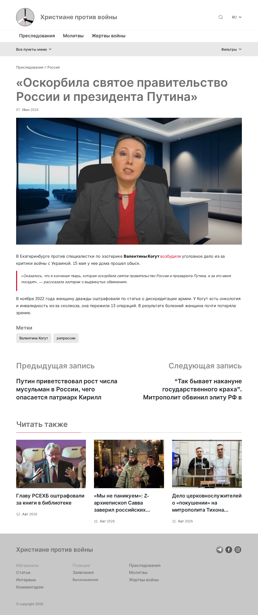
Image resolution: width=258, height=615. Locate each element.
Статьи (23, 572)
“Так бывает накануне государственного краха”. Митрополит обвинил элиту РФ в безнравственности (192, 389)
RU (234, 17)
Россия (53, 67)
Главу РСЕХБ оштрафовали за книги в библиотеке (50, 499)
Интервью (26, 579)
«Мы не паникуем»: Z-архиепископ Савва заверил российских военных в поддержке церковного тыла (122, 503)
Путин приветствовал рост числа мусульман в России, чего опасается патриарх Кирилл (66, 389)
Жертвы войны (108, 35)
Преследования (37, 35)
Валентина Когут (33, 338)
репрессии (66, 338)
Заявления (83, 572)
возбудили (170, 256)
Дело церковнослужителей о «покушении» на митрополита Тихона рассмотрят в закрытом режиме (207, 503)
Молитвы (73, 35)
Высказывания (85, 579)
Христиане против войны (78, 17)
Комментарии (30, 587)
